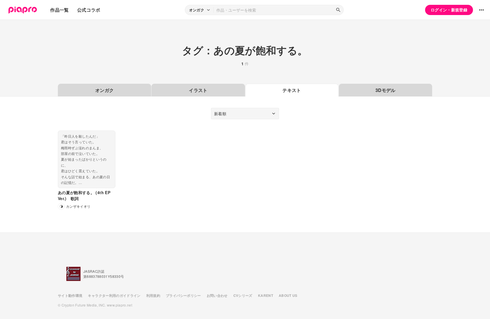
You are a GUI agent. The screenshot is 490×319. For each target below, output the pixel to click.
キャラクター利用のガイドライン (114, 295)
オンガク (104, 90)
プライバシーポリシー (183, 295)
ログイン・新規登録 (449, 9)
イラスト (198, 90)
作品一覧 (59, 10)
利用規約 (153, 295)
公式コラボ (88, 10)
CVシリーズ (242, 295)
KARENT (265, 295)
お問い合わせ (217, 295)
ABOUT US (288, 295)
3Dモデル (385, 90)
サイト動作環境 (70, 295)
